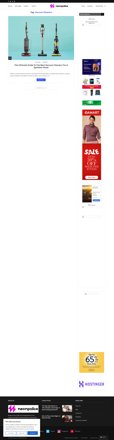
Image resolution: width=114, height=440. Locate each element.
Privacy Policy (94, 437)
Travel (83, 6)
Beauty (10, 6)
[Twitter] (10, 1)
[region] (21, 428)
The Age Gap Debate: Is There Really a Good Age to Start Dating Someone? (51, 407)
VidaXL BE (45, 62)
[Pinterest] (14, 1)
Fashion (26, 6)
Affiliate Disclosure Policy (71, 437)
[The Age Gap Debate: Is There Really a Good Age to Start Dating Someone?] (67, 408)
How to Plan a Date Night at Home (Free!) (51, 417)
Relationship (99, 6)
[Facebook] (8, 1)
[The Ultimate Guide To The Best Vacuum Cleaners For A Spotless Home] (41, 38)
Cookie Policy (84, 437)
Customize (11, 433)
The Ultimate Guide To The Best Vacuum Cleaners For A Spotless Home (41, 66)
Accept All (32, 433)
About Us (78, 406)
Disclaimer (78, 417)
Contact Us (79, 413)
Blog (77, 409)
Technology (18, 6)
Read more (40, 79)
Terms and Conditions (81, 420)
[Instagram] (12, 1)
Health (34, 6)
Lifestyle (89, 6)
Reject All (21, 433)
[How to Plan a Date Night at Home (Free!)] (67, 418)
